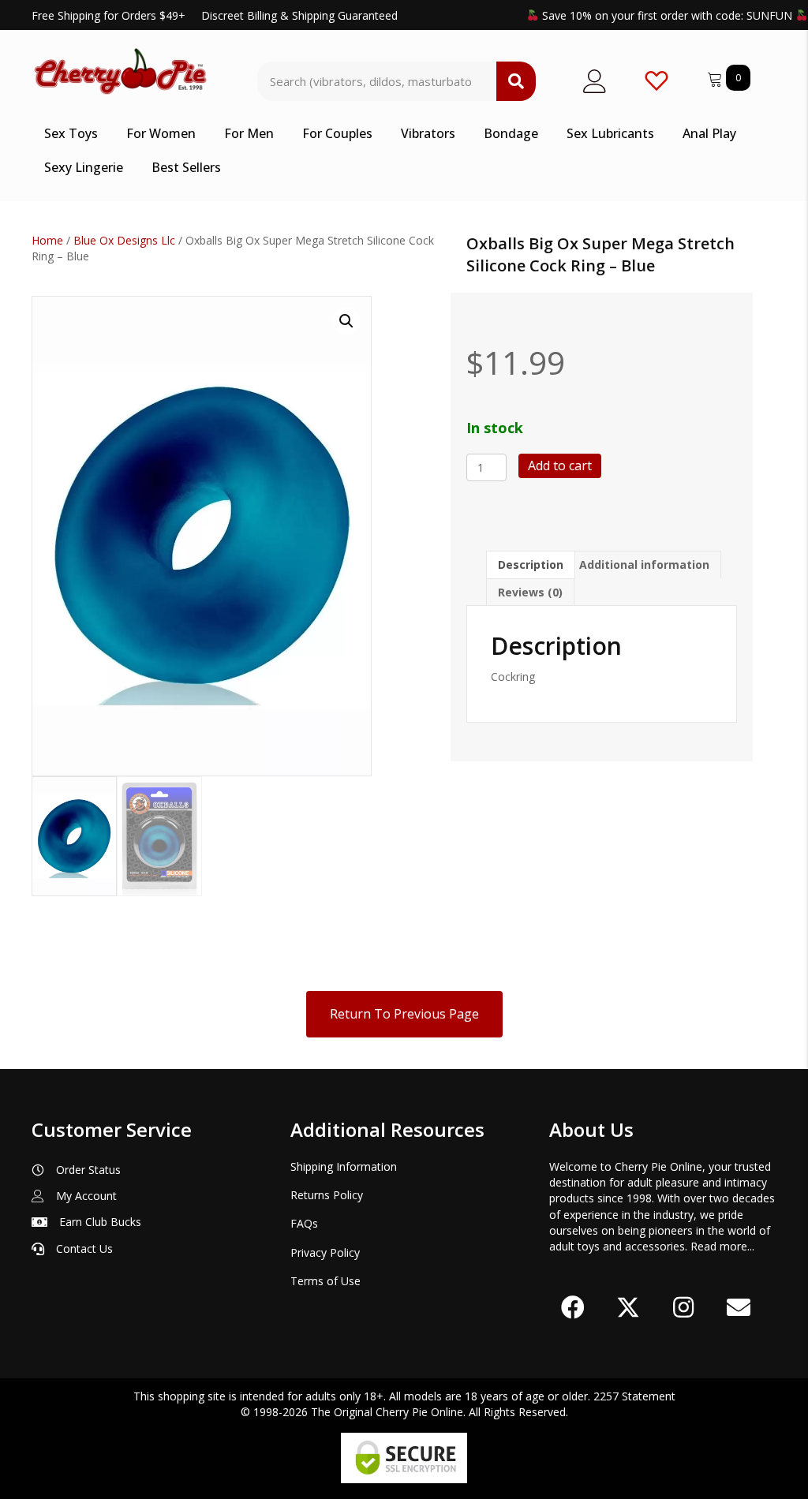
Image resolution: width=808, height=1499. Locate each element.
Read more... (722, 1246)
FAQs (304, 1223)
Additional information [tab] (644, 564)
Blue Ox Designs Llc (124, 240)
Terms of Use (325, 1280)
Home (47, 240)
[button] (346, 321)
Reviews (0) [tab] (530, 592)
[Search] (516, 81)
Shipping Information (343, 1166)
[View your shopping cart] (716, 76)
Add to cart (560, 465)
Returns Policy (326, 1194)
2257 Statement (634, 1396)
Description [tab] (530, 564)
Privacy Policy (325, 1252)
